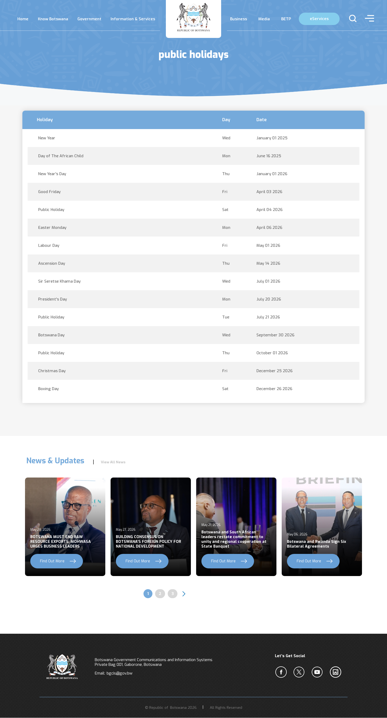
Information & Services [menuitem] (133, 19)
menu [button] (368, 18)
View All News (113, 462)
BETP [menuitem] (286, 19)
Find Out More (52, 561)
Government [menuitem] (89, 19)
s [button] (350, 18)
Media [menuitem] (264, 19)
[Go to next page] (183, 593)
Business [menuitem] (238, 19)
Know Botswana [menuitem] (53, 19)
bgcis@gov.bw (119, 673)
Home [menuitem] (22, 19)
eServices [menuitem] (319, 18)
